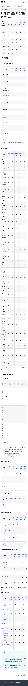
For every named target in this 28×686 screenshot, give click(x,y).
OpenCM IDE (5, 609)
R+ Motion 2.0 (4, 486)
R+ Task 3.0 (3, 506)
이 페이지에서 (5, 9)
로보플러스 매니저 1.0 (2, 414)
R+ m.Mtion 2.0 (4, 537)
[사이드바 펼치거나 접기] (2, 2)
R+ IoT (5, 573)
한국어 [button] (19, 2)
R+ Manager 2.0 (4, 479)
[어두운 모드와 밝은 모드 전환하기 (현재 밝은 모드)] (23, 2)
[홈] (2, 6)
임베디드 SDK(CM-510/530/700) (5, 642)
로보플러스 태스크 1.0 (2, 396)
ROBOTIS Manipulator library (5, 635)
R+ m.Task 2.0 (4, 530)
